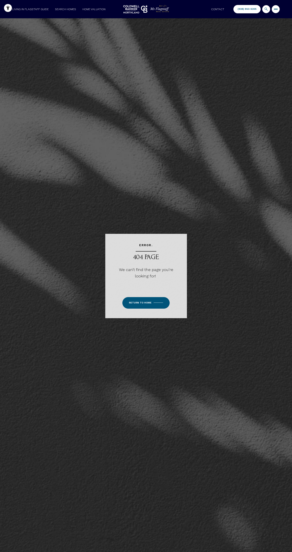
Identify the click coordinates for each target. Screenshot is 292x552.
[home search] (266, 9)
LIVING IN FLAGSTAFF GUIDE (30, 9)
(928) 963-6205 (247, 9)
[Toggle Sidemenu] (276, 9)
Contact (217, 9)
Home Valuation (93, 9)
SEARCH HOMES (65, 9)
